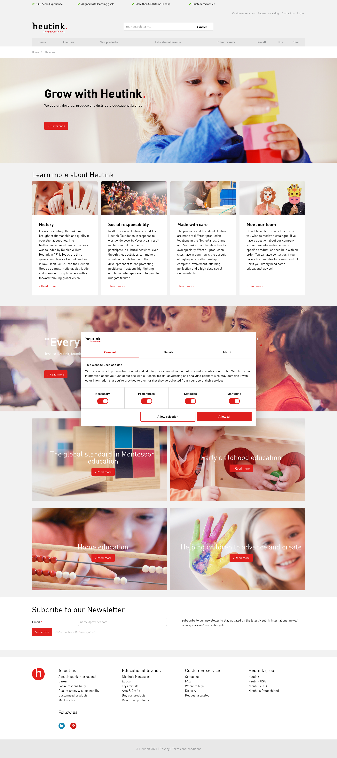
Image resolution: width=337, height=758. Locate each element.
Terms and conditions (186, 749)
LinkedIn (62, 726)
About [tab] (227, 352)
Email (37, 622)
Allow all (224, 416)
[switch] (146, 401)
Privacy (164, 749)
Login (300, 13)
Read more (48, 286)
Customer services (243, 13)
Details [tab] (168, 352)
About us (67, 670)
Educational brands (141, 670)
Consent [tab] (110, 352)
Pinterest (73, 726)
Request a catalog (268, 13)
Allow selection (167, 416)
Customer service (202, 670)
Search (202, 27)
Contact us (288, 13)
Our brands (57, 126)
